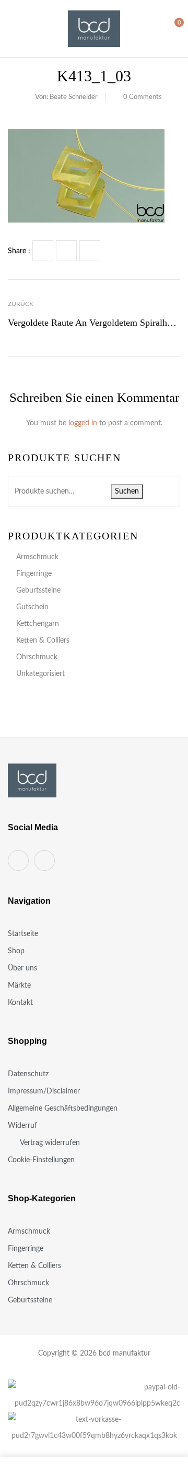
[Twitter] (66, 250)
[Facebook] (42, 250)
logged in (82, 423)
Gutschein (32, 607)
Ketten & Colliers (42, 640)
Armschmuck (37, 557)
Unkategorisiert (40, 674)
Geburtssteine (38, 590)
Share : (19, 251)
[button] (171, 28)
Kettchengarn (37, 623)
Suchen (127, 491)
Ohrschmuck (36, 657)
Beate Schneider (74, 97)
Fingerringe (34, 573)
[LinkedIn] (89, 250)
